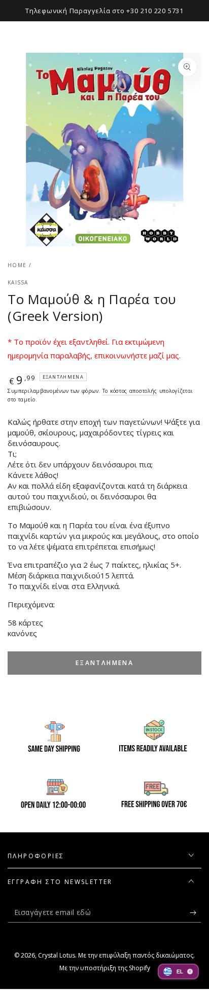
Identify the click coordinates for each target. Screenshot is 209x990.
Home (17, 265)
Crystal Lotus (56, 955)
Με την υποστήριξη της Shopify (104, 968)
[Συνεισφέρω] (195, 912)
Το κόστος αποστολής (129, 390)
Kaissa (18, 282)
